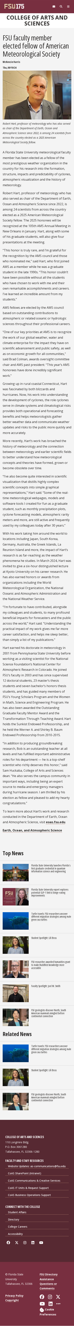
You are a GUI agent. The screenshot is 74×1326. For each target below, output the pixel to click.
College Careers (17, 1226)
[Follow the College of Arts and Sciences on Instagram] (25, 1242)
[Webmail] (54, 6)
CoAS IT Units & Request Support (28, 1188)
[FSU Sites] (68, 6)
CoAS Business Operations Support (29, 1195)
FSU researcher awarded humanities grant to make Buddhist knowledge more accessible (50, 965)
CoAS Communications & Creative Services (34, 1180)
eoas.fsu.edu (55, 822)
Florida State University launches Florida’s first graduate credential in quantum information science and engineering (50, 868)
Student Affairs (17, 1212)
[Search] (61, 6)
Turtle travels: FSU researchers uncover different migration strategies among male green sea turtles (51, 916)
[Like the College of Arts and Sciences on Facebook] (9, 1242)
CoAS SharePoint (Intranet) (24, 1173)
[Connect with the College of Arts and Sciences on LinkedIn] (33, 1242)
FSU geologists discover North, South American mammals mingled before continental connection (48, 1013)
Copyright (12, 1300)
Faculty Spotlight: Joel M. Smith (45, 986)
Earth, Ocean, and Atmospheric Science (32, 830)
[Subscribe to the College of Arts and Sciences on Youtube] (41, 1242)
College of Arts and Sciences (37, 20)
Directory (13, 1219)
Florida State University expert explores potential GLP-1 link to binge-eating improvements (49, 892)
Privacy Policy (14, 1295)
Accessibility (15, 1234)
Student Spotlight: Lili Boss (44, 938)
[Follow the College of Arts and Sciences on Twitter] (17, 1242)
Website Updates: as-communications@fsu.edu (37, 1166)
